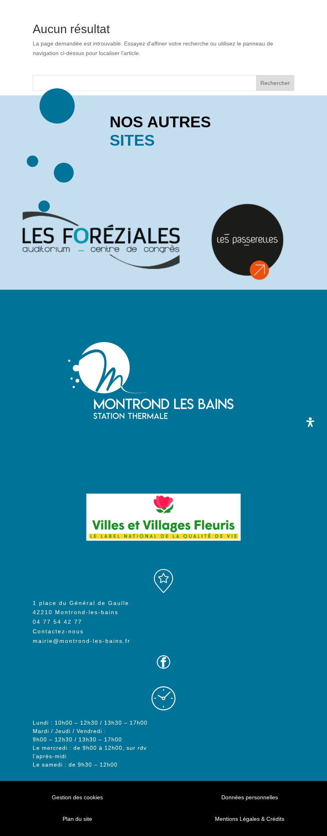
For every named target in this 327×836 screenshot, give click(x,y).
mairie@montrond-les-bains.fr (81, 641)
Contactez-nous (58, 631)
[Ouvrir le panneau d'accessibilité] (310, 422)
